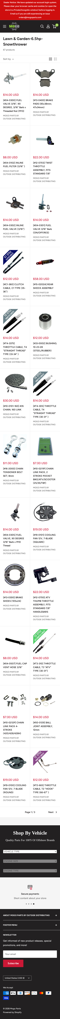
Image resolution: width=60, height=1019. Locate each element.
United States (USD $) (15, 978)
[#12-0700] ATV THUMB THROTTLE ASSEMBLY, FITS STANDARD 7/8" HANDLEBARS (43, 604)
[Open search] (42, 26)
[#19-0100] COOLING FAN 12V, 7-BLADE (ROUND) (14, 789)
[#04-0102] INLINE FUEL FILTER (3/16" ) (14, 164)
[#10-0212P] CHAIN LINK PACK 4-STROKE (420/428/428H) (13, 728)
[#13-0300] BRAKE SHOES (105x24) (13, 599)
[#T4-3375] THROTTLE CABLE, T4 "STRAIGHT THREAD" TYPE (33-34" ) (15, 349)
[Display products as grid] (50, 59)
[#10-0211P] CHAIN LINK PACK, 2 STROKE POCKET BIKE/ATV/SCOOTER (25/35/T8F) (44, 475)
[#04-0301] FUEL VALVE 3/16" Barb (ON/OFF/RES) (42, 229)
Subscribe (13, 963)
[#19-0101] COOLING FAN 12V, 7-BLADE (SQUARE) (44, 539)
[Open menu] (4, 26)
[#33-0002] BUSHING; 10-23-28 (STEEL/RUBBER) (45, 347)
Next (51, 812)
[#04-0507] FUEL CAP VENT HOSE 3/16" (15, 665)
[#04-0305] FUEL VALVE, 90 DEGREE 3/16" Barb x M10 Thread (13, 540)
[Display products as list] (55, 59)
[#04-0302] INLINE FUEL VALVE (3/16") (13, 227)
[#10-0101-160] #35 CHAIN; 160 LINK (13, 408)
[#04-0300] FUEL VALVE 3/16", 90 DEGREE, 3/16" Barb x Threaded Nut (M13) (14, 105)
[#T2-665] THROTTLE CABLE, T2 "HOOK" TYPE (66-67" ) (44, 789)
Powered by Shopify (12, 1012)
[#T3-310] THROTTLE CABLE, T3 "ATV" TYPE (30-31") (44, 667)
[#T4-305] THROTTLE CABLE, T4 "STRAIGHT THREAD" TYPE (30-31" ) (44, 411)
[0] (54, 26)
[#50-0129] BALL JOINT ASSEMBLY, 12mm (43, 726)
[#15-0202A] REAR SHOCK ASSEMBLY (43, 286)
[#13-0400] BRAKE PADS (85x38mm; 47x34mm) (43, 104)
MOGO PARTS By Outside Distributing (14, 117)
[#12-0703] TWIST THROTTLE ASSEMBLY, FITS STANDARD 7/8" (42, 168)
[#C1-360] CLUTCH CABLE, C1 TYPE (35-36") (14, 288)
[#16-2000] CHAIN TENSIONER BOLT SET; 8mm (13, 472)
